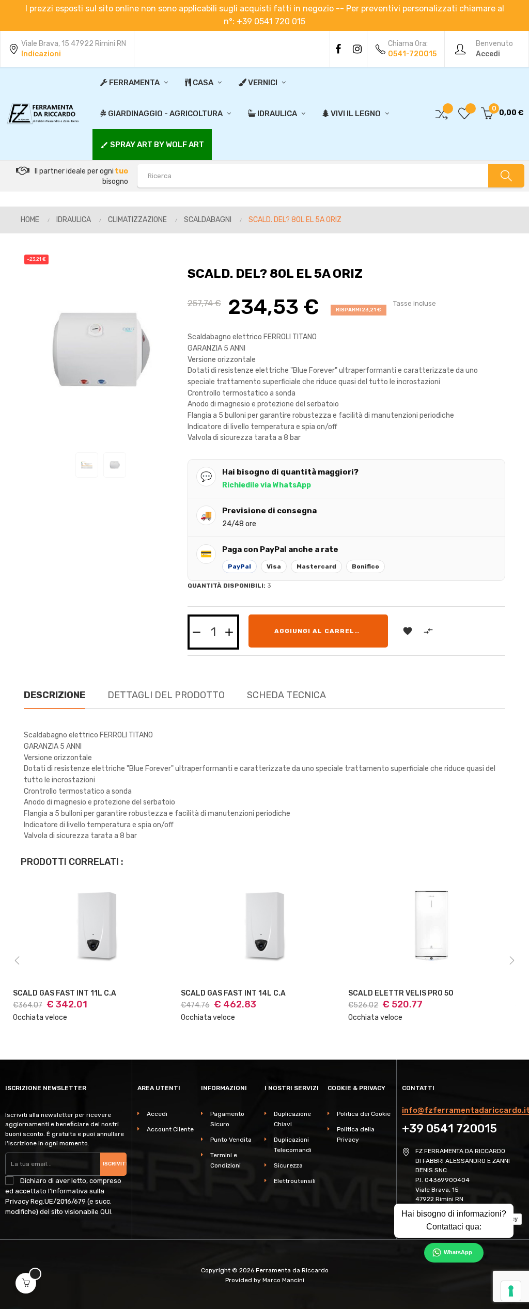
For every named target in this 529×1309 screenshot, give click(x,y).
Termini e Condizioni (225, 1160)
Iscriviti (115, 1164)
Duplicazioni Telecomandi (293, 1145)
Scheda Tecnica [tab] (286, 695)
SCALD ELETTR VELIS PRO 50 (401, 993)
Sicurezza (288, 1165)
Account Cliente (170, 1129)
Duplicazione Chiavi (292, 1119)
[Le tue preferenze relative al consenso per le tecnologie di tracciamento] (511, 1291)
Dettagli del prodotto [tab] (166, 695)
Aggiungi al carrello (319, 631)
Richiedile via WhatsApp (266, 485)
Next (512, 960)
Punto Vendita (231, 1139)
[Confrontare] (441, 113)
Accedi (157, 1113)
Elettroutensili (295, 1181)
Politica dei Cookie (364, 1113)
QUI (105, 1212)
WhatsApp (458, 1252)
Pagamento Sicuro (227, 1119)
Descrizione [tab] (54, 695)
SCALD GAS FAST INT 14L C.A (233, 993)
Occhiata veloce (40, 1017)
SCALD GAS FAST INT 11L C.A (64, 993)
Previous (17, 960)
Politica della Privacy (356, 1134)
